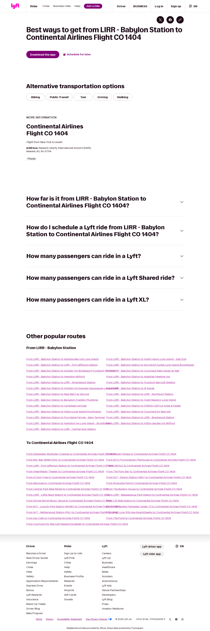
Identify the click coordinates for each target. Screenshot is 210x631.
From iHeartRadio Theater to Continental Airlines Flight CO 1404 (65, 471)
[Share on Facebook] (170, 19)
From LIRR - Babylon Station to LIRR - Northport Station (139, 394)
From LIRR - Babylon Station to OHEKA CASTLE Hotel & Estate (143, 406)
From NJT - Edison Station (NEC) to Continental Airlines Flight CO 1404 (148, 477)
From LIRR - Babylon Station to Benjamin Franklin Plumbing (62, 400)
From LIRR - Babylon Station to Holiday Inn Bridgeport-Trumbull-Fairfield (70, 371)
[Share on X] (160, 19)
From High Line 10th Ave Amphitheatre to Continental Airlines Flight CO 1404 (152, 512)
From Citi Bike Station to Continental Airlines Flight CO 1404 (142, 500)
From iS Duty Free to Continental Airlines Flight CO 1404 (60, 477)
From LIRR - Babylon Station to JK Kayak (130, 388)
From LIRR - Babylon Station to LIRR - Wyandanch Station (60, 382)
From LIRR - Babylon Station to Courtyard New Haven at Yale (142, 371)
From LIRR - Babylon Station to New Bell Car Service (57, 394)
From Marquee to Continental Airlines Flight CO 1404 (58, 483)
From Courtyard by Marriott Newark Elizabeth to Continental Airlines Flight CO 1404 (77, 524)
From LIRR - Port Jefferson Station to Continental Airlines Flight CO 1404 (69, 465)
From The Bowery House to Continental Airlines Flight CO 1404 (144, 489)
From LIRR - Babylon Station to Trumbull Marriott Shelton (140, 382)
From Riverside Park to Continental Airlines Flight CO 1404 (141, 483)
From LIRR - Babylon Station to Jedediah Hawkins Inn (138, 376)
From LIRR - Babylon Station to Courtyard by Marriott (138, 411)
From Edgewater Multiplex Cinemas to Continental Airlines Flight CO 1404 (70, 454)
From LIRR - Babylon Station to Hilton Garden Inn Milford (140, 423)
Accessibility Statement (69, 619)
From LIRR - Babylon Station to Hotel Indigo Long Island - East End (146, 359)
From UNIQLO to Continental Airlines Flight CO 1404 (137, 465)
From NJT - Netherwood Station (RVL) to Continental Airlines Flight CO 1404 (72, 512)
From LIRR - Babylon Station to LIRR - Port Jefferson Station (62, 365)
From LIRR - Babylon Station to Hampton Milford (55, 376)
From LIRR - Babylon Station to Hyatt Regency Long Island (141, 400)
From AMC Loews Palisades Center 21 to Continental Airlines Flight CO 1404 (151, 506)
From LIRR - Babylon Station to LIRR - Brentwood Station (140, 417)
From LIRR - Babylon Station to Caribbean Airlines (56, 406)
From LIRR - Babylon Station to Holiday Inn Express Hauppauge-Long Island (72, 388)
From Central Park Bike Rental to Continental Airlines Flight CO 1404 (67, 489)
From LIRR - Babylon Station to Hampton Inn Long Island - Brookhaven (68, 423)
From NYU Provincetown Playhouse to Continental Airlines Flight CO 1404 (151, 460)
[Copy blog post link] (180, 19)
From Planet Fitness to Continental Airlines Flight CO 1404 (141, 454)
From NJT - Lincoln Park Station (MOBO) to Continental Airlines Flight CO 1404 (73, 506)
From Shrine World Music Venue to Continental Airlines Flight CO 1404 (68, 500)
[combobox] (193, 6)
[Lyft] (15, 6)
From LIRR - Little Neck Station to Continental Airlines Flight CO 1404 (67, 495)
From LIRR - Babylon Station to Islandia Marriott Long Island (62, 359)
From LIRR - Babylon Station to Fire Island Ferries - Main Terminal (65, 417)
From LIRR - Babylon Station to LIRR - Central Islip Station (61, 429)
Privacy (49, 619)
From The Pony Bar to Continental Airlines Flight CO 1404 (140, 471)
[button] (105, 202)
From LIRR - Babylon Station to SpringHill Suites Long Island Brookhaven (150, 365)
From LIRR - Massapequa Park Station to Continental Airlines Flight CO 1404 (152, 495)
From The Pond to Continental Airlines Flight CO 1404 (138, 518)
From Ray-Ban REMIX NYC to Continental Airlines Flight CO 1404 (65, 460)
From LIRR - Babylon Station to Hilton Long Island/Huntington (63, 411)
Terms (39, 619)
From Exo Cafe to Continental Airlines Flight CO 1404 (58, 518)
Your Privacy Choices (96, 619)
